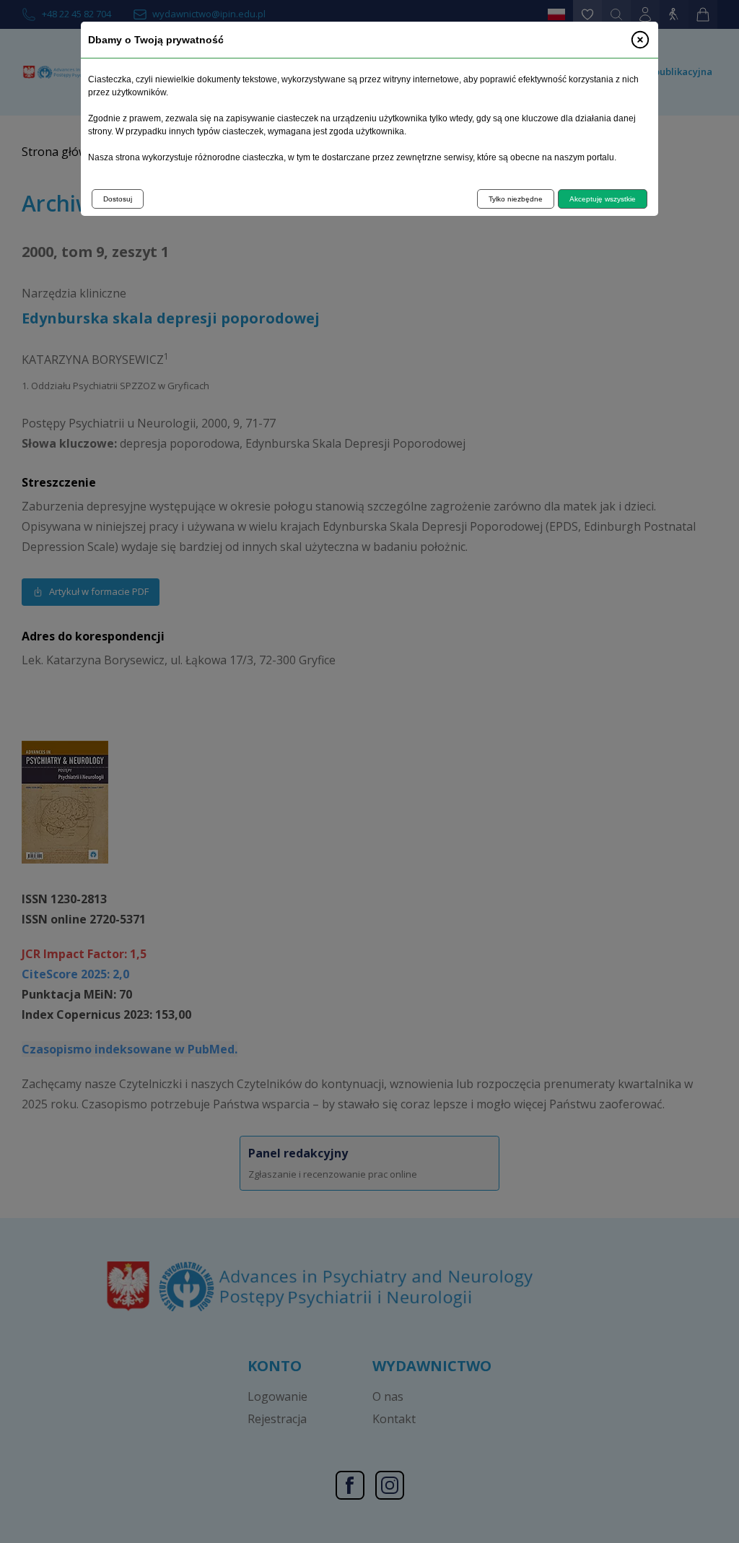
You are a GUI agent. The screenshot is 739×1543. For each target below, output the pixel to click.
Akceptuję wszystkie (602, 199)
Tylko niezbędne (516, 199)
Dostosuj (117, 199)
